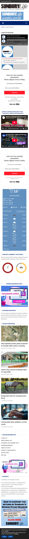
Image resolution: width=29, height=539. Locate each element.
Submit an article (5, 447)
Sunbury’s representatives (8, 450)
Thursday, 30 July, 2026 (7, 400)
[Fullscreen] (26, 128)
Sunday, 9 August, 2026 (6, 374)
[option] (14, 55)
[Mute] (23, 128)
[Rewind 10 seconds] (7, 42)
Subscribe (19, 44)
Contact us (4, 438)
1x (10, 41)
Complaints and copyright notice (10, 443)
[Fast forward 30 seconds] (13, 42)
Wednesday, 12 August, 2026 (8, 348)
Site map (3, 455)
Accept (4, 536)
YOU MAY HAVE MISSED (8, 323)
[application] (14, 122)
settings (16, 534)
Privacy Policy (5, 452)
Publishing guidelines (7, 445)
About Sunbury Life (6, 440)
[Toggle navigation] (3, 23)
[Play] (3, 128)
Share (25, 44)
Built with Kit (14, 104)
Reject (10, 536)
